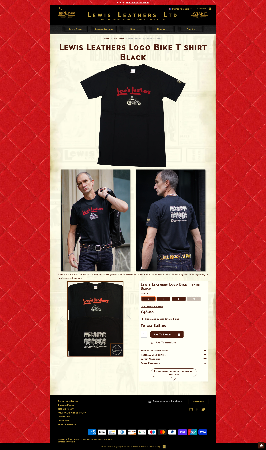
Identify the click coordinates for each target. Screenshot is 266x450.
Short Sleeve (118, 38)
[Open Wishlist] (261, 445)
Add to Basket (162, 334)
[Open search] (61, 8)
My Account (201, 9)
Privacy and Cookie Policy (72, 412)
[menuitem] (75, 29)
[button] (129, 318)
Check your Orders (68, 401)
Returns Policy (66, 408)
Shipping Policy (66, 405)
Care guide (63, 420)
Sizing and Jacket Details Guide (162, 318)
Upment (71, 442)
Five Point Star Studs (137, 2)
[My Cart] (209, 8)
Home (106, 38)
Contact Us (64, 416)
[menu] (133, 29)
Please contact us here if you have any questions (173, 372)
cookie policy (154, 446)
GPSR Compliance (67, 424)
